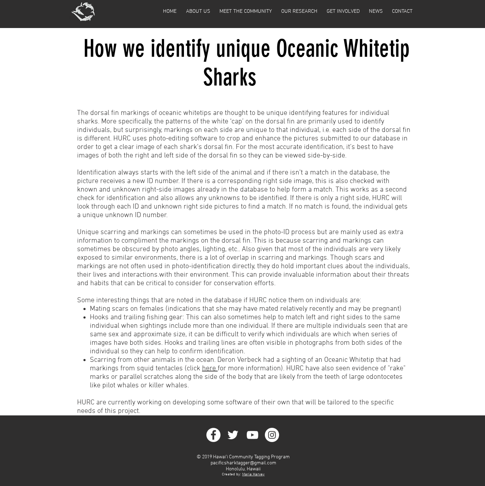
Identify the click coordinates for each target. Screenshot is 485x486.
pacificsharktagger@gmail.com (243, 463)
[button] (198, 11)
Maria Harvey (253, 474)
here (210, 368)
